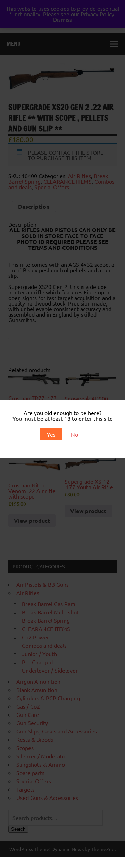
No (74, 434)
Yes (51, 434)
